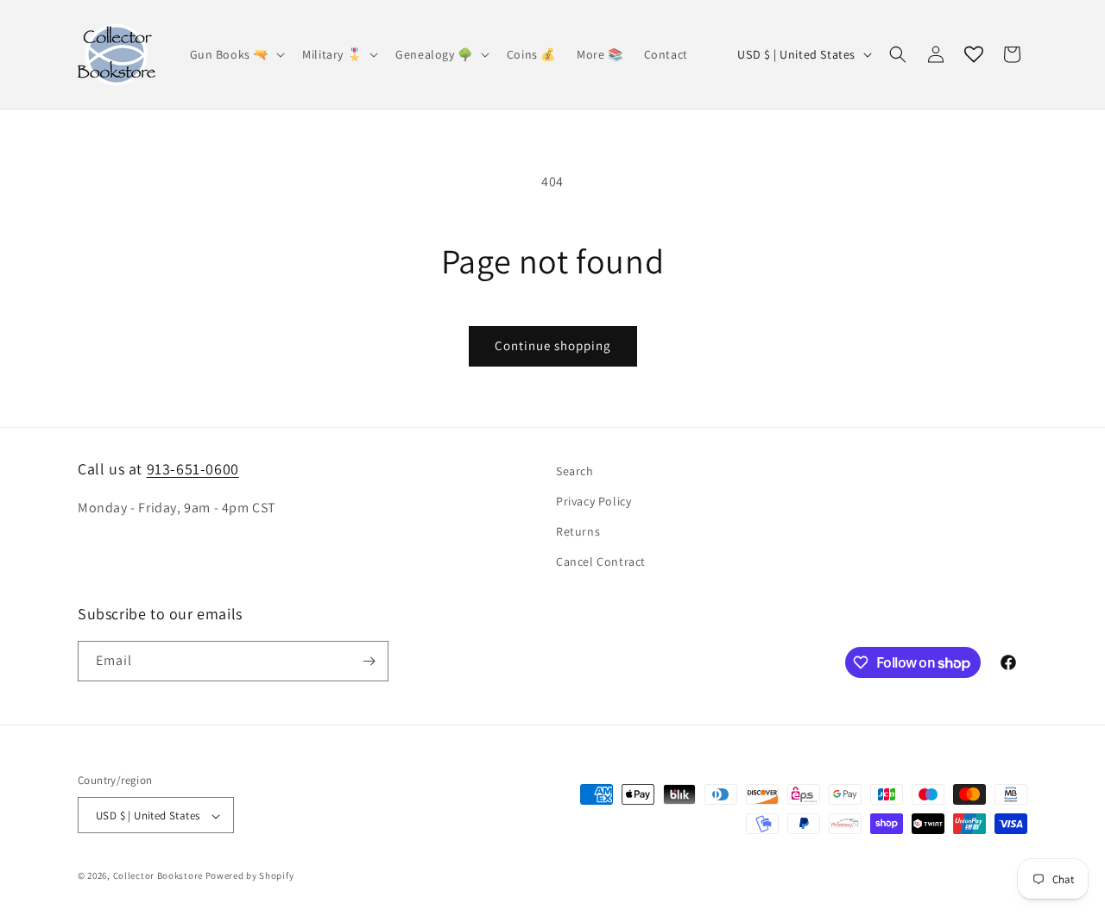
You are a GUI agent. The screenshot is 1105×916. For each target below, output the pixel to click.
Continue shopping (553, 345)
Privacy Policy (593, 501)
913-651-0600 (193, 469)
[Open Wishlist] (974, 54)
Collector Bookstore (158, 876)
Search (575, 471)
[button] (236, 54)
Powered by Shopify (249, 876)
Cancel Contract (601, 562)
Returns (578, 531)
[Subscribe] (369, 661)
